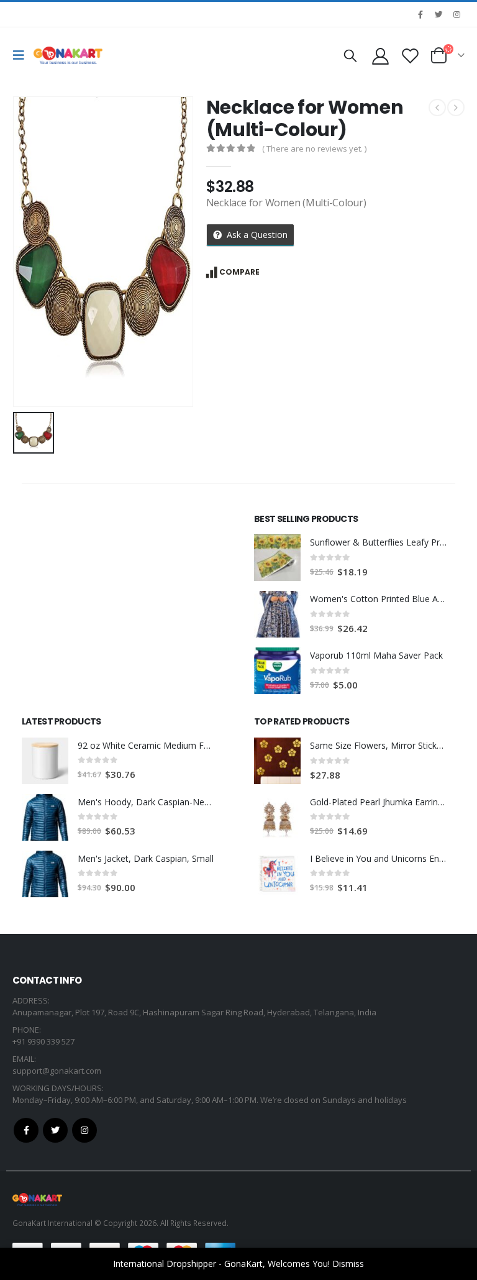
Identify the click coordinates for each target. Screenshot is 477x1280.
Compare (239, 272)
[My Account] (380, 55)
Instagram (84, 1130)
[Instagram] (456, 14)
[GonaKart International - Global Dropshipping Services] (68, 55)
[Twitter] (438, 14)
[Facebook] (420, 14)
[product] (277, 557)
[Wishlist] (411, 55)
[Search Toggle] (350, 55)
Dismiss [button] (348, 1263)
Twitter (55, 1130)
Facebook (26, 1130)
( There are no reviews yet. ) (314, 148)
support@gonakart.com (56, 1070)
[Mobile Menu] (21, 55)
